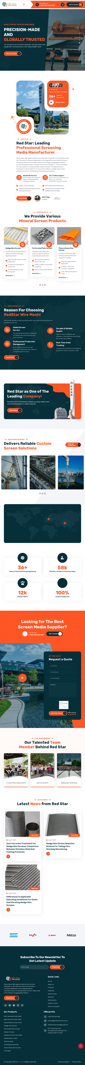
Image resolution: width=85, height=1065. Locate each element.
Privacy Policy (76, 1062)
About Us (51, 984)
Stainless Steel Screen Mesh (13, 1035)
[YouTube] (14, 1005)
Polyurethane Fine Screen (12, 1048)
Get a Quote (73, 5)
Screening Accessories (11, 1045)
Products (51, 988)
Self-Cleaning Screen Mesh (13, 1016)
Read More (23, 198)
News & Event (52, 994)
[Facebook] (5, 1005)
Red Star (35, 835)
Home (50, 981)
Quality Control (53, 1003)
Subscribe (56, 967)
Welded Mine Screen (10, 1038)
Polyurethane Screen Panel (13, 1023)
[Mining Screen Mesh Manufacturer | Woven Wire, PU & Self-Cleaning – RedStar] (9, 4)
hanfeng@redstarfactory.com (58, 1021)
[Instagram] (18, 1005)
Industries (51, 991)
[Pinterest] (22, 1005)
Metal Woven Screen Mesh (12, 1019)
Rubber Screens (65, 248)
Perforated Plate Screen (16, 248)
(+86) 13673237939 (47, 5)
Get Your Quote (57, 713)
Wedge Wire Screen (10, 1026)
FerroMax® (7, 1051)
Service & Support (54, 1006)
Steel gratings (8, 1041)
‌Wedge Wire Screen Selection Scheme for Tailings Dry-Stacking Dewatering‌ (60, 846)
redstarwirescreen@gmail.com (58, 1025)
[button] (79, 39)
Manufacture (52, 1000)
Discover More (11, 54)
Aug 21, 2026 (12, 840)
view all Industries (71, 444)
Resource (51, 997)
